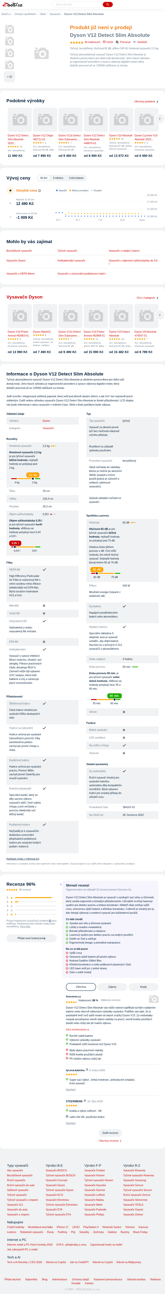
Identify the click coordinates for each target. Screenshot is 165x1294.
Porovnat (125, 42)
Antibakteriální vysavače (71, 260)
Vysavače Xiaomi (133, 1209)
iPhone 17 (62, 1227)
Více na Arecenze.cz (77, 1029)
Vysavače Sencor (133, 1185)
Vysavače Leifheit (94, 1195)
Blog (44, 1279)
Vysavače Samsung (134, 1180)
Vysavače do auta (17, 1209)
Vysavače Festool (94, 1170)
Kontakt (76, 1283)
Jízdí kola (98, 1232)
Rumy (50, 1232)
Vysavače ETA (54, 1209)
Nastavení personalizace (108, 1279)
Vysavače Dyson (16, 260)
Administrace (59, 1279)
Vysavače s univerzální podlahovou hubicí (82, 273)
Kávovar (143, 1227)
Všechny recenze (109, 1140)
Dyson (46, 420)
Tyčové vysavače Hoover (98, 1180)
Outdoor (112, 1232)
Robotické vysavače (31, 1232)
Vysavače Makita (94, 1200)
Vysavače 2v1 (15, 1204)
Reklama (155, 1279)
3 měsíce (58, 178)
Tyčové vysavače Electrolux (62, 1204)
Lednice (11, 1232)
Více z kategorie (146, 297)
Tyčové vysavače (67, 250)
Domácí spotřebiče (25, 14)
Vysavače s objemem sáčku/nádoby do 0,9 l (133, 262)
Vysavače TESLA (133, 1204)
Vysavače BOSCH (56, 1170)
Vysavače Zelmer (133, 1214)
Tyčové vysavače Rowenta (138, 1175)
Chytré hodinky (15, 1227)
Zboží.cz (6, 14)
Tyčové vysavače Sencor (137, 1190)
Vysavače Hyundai (95, 1185)
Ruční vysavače (16, 1180)
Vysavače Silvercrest (135, 1200)
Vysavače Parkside (95, 1209)
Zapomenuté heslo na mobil (106, 1244)
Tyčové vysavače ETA (58, 1214)
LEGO (75, 1227)
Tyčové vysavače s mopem (22, 1200)
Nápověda (31, 1279)
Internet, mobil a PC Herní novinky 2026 (30, 1244)
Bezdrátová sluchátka (40, 1227)
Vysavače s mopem (18, 1214)
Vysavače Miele (93, 1204)
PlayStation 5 (91, 1227)
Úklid (43, 14)
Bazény (125, 1232)
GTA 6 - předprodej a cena (71, 1244)
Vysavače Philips (94, 1214)
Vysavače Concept (56, 1180)
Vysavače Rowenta (134, 1170)
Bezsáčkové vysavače (19, 250)
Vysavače (55, 14)
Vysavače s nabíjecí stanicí (124, 250)
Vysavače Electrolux (57, 1200)
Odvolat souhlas (136, 1279)
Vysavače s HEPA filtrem (20, 273)
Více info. (25, 926)
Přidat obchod (12, 1279)
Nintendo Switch (111, 1227)
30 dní (43, 178)
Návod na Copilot (56, 1262)
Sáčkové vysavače (18, 1190)
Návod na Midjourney (128, 1262)
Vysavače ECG (54, 1195)
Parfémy (62, 1232)
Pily (73, 1232)
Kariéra (89, 1283)
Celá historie (76, 178)
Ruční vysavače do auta (20, 1185)
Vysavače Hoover (94, 1175)
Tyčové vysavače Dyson (59, 1190)
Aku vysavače (15, 1170)
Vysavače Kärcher (94, 1190)
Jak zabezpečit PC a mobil (22, 1249)
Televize (130, 1227)
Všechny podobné (144, 101)
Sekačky (84, 1232)
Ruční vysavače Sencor (136, 1195)
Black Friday (140, 1232)
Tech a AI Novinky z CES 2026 (24, 1262)
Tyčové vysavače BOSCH (60, 1175)
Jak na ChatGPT (79, 1262)
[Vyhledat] (108, 4)
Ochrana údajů (80, 1279)
